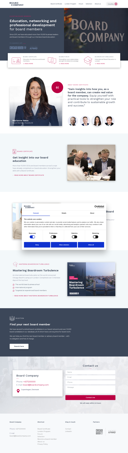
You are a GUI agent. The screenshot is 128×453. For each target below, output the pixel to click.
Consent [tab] (36, 213)
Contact (68, 429)
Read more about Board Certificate (29, 175)
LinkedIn (68, 431)
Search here (19, 346)
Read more (29, 63)
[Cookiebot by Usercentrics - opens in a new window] (96, 206)
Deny (37, 244)
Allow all (91, 244)
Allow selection (64, 244)
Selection (89, 4)
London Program (70, 4)
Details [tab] (64, 213)
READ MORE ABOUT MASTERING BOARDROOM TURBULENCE (36, 295)
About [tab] (92, 213)
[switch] (53, 236)
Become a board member (47, 439)
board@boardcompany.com (36, 385)
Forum (81, 4)
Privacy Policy (42, 444)
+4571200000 (29, 382)
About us (98, 4)
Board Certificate (56, 4)
